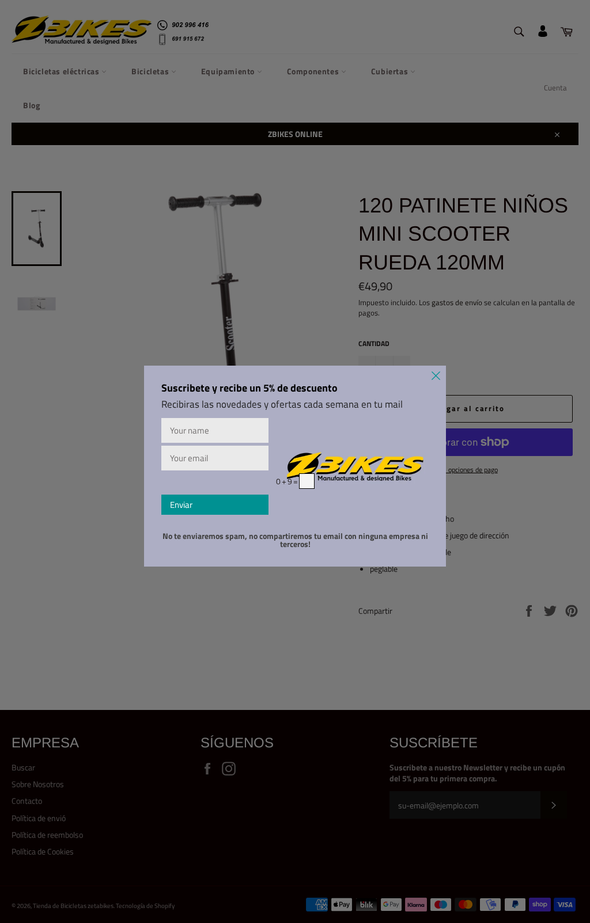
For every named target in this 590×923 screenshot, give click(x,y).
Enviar (181, 504)
